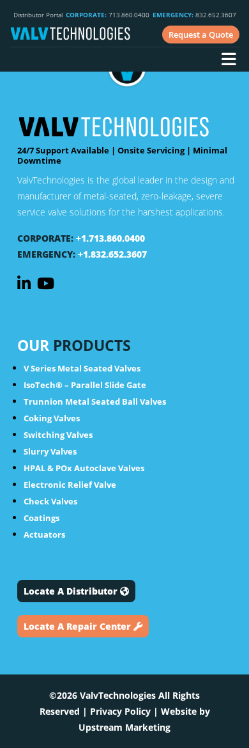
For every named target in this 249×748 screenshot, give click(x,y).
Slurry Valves (50, 451)
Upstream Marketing (124, 727)
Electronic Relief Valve (70, 484)
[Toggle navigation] (228, 61)
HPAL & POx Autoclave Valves (84, 468)
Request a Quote (201, 34)
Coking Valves (52, 418)
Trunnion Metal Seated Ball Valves (95, 401)
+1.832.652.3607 (112, 254)
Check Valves (50, 501)
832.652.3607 (194, 14)
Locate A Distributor (72, 591)
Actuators (44, 534)
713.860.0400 (107, 14)
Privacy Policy (120, 711)
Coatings (41, 518)
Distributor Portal (38, 14)
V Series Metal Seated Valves (82, 368)
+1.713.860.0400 (110, 238)
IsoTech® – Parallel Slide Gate (85, 385)
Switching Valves (58, 434)
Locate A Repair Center (78, 626)
